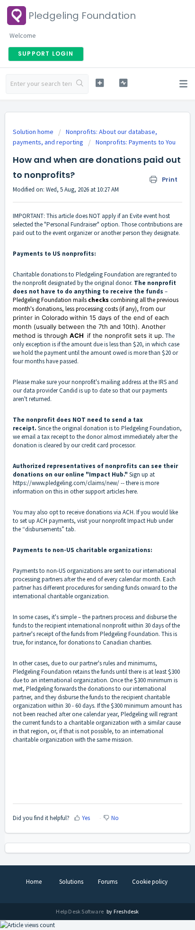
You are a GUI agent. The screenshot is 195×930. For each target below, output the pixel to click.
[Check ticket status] (123, 83)
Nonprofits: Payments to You (136, 142)
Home (34, 882)
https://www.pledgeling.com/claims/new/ (66, 483)
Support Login (46, 54)
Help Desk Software (80, 911)
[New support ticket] (100, 83)
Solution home (34, 131)
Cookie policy (150, 882)
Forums (107, 882)
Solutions (71, 882)
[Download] (80, 467)
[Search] (79, 84)
